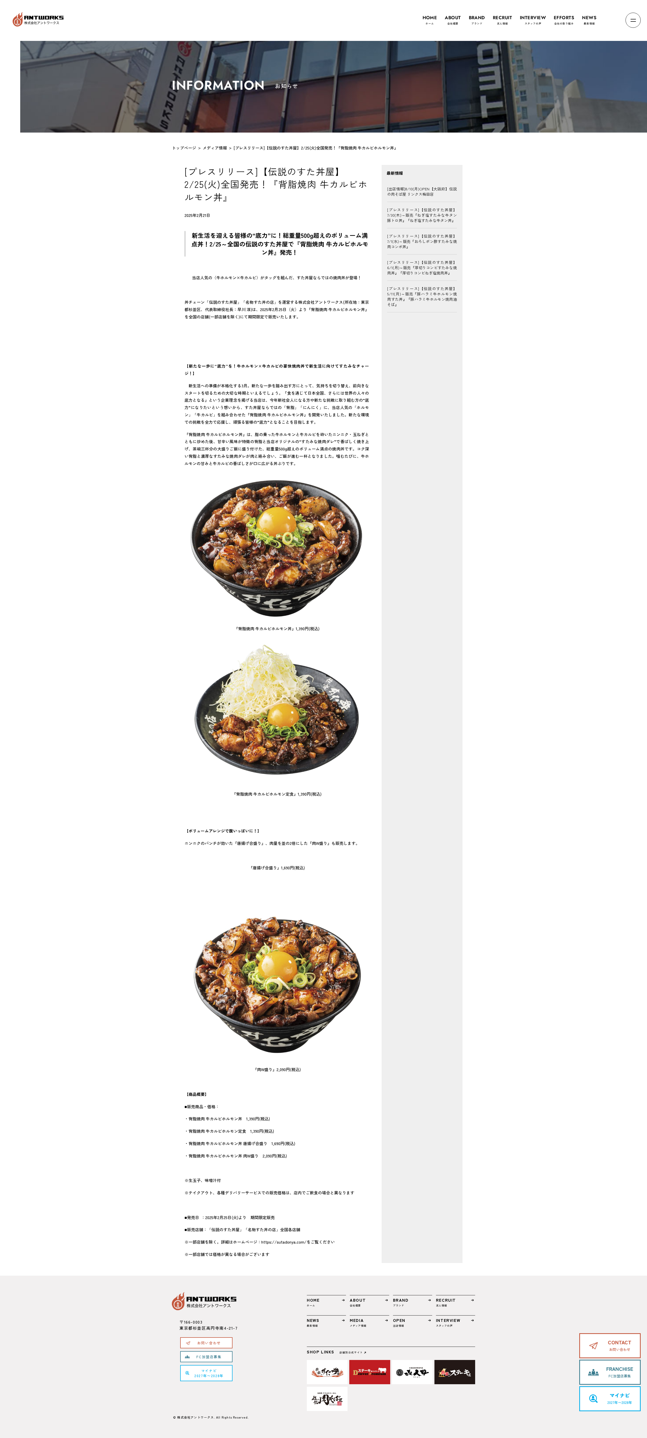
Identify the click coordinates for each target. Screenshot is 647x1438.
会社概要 (453, 19)
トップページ (184, 148)
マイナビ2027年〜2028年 (209, 1373)
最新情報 (589, 19)
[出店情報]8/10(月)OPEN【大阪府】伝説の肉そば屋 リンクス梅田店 (422, 191)
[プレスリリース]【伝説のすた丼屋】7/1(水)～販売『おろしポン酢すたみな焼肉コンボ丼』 (422, 241)
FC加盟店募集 (208, 1356)
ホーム (430, 19)
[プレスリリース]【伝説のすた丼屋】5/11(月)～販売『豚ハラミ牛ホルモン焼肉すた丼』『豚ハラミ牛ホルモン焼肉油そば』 (422, 296)
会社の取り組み (564, 19)
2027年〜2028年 (619, 1398)
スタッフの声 (533, 19)
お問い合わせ (209, 1342)
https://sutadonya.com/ (284, 1242)
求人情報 (502, 19)
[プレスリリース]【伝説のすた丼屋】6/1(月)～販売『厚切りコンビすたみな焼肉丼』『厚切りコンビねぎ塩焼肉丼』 (422, 267)
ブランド (477, 19)
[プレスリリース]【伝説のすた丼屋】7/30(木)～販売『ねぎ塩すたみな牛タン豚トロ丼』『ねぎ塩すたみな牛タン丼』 (422, 215)
